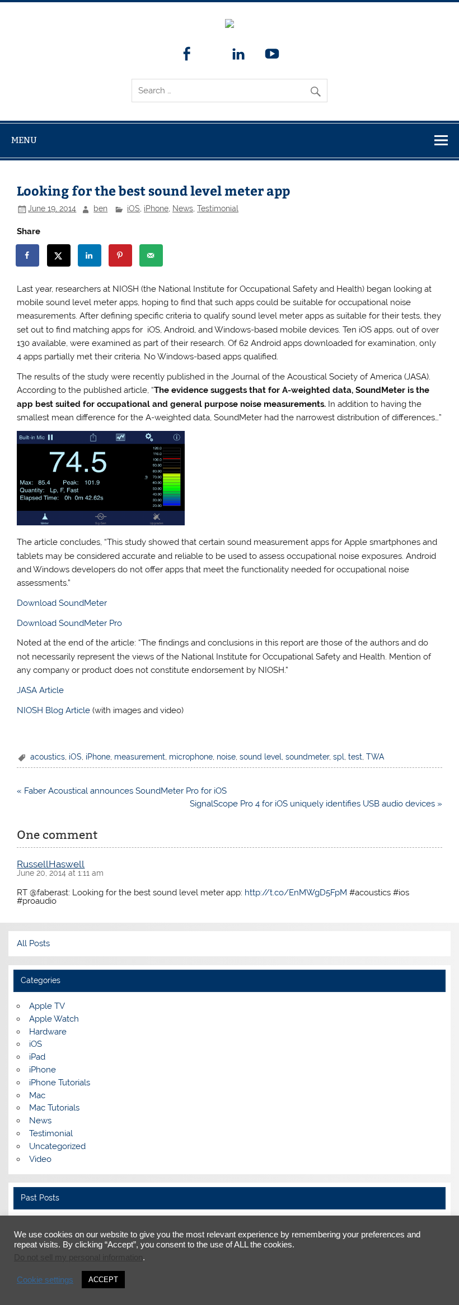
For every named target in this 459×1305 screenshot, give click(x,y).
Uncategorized (57, 1146)
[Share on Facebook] (28, 255)
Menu (24, 140)
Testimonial (217, 208)
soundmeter (307, 756)
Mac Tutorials (54, 1108)
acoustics (47, 756)
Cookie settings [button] (45, 1279)
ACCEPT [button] (103, 1279)
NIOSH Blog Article (53, 710)
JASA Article (40, 690)
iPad (37, 1057)
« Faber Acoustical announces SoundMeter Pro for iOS (122, 791)
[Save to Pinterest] (121, 255)
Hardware (48, 1032)
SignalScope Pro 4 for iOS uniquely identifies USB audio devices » (316, 804)
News (182, 208)
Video (40, 1159)
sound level (261, 756)
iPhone (156, 208)
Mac (37, 1095)
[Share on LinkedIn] (90, 255)
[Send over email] (151, 255)
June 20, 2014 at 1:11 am (60, 873)
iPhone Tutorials (59, 1083)
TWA (375, 756)
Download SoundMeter (62, 603)
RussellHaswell (51, 864)
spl (338, 756)
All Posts (33, 943)
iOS (133, 208)
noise (226, 756)
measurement (139, 756)
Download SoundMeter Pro (69, 623)
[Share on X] (59, 255)
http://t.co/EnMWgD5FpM (296, 893)
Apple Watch (54, 1019)
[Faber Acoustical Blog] (229, 25)
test (355, 756)
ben (100, 208)
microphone (191, 756)
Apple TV (47, 1006)
